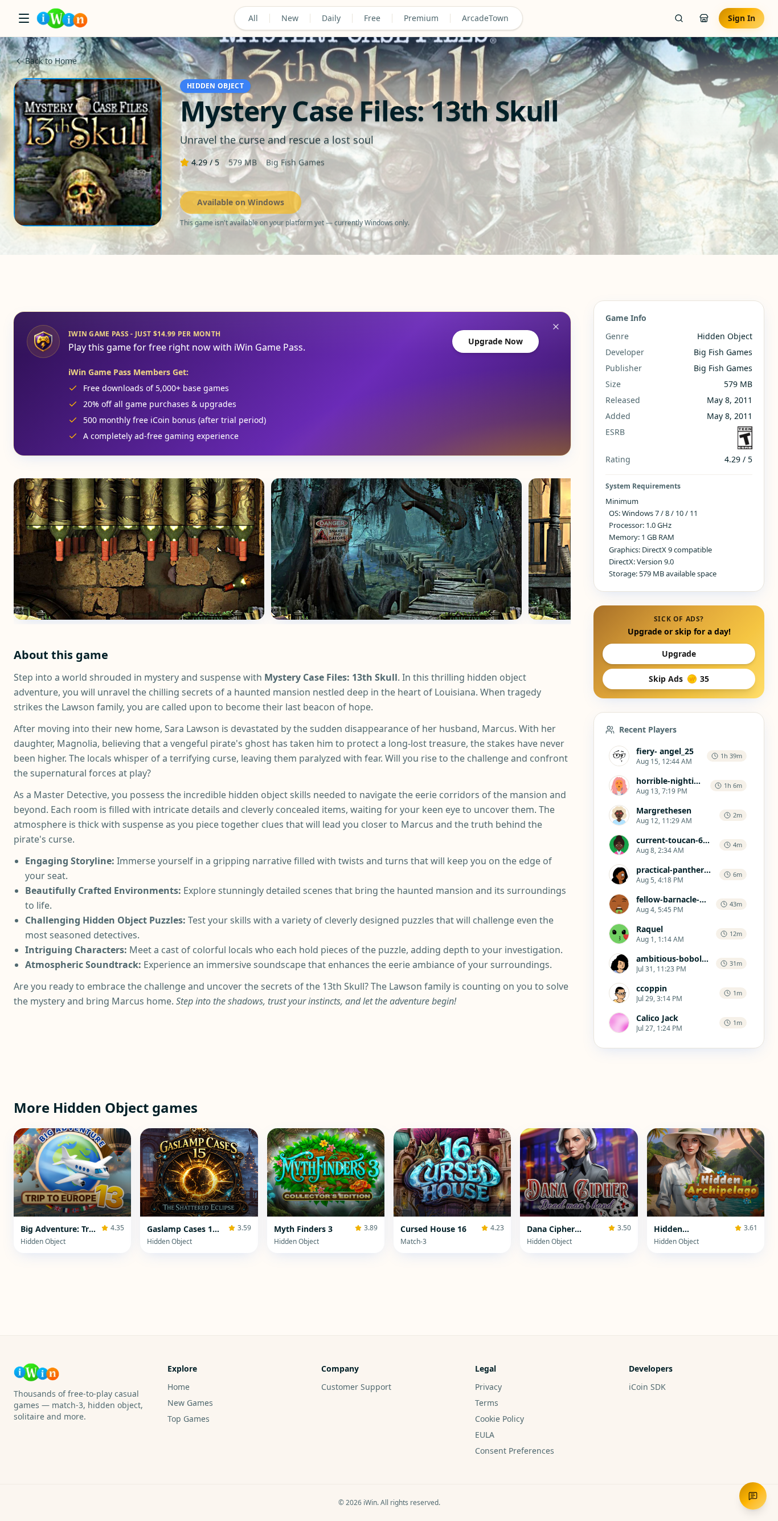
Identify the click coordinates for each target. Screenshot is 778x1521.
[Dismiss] (556, 327)
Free (372, 18)
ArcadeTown (485, 18)
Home (178, 1386)
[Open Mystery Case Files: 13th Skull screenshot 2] (396, 549)
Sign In (741, 18)
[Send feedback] (753, 1496)
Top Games (188, 1418)
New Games (190, 1402)
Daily (331, 18)
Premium (421, 18)
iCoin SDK (647, 1386)
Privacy (488, 1386)
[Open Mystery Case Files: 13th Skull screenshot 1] (139, 549)
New (289, 18)
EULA (484, 1434)
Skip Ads (679, 678)
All (253, 18)
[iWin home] (62, 18)
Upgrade (679, 653)
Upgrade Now (495, 341)
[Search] (679, 18)
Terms (486, 1402)
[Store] (704, 18)
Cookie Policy (499, 1418)
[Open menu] (24, 18)
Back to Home (51, 60)
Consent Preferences (514, 1450)
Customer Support (356, 1386)
